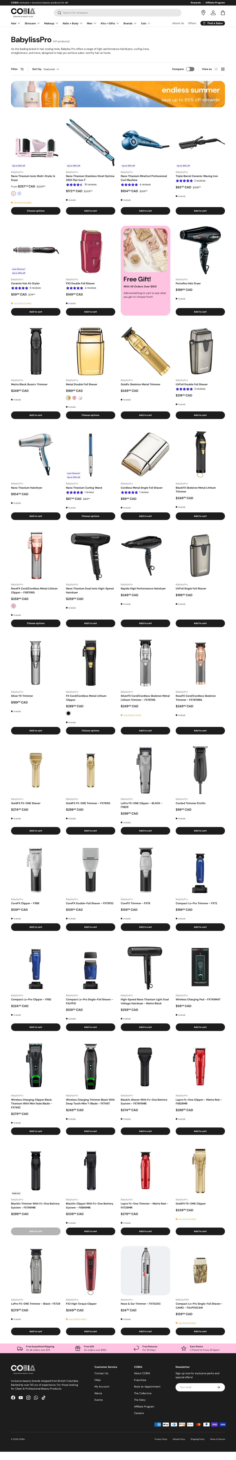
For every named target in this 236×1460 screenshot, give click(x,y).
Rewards (196, 2)
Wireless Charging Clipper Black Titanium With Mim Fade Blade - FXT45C (31, 1103)
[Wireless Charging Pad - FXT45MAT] (200, 966)
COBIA (22, 1439)
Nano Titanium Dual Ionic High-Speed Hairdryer (90, 590)
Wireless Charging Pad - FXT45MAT (198, 999)
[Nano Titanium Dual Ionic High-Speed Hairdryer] (90, 555)
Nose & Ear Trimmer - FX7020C (141, 1303)
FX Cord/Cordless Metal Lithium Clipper (86, 698)
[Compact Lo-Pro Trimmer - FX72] (200, 870)
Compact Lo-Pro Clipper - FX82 (31, 999)
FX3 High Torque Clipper (81, 1303)
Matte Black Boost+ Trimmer (29, 384)
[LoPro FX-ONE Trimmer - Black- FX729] (35, 1270)
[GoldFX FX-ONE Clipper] (200, 1170)
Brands (128, 23)
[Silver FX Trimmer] (35, 662)
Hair (13, 23)
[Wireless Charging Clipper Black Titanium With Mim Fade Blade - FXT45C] (35, 1066)
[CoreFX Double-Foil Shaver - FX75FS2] (90, 870)
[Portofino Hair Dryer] (200, 250)
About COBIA (142, 1373)
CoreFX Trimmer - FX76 (135, 903)
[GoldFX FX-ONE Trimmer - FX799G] (90, 770)
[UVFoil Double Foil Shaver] (200, 351)
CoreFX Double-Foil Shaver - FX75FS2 (90, 903)
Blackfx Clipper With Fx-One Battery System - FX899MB (89, 1205)
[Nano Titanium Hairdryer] (35, 454)
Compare (178, 69)
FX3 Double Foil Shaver (80, 283)
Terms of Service (217, 1439)
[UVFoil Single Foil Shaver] (200, 555)
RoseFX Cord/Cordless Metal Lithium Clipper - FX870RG (34, 590)
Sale (143, 23)
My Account (102, 1386)
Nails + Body (70, 23)
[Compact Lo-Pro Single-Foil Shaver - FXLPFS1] (90, 966)
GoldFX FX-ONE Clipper (191, 1203)
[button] (223, 13)
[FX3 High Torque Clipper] (90, 1270)
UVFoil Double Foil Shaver (192, 384)
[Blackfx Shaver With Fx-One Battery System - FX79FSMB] (145, 1066)
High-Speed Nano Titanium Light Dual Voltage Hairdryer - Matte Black (145, 1001)
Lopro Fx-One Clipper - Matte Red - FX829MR (199, 1101)
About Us (178, 23)
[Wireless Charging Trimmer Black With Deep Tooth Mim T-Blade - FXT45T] (90, 1066)
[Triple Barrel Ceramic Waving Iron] (200, 143)
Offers (192, 23)
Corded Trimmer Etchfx (191, 803)
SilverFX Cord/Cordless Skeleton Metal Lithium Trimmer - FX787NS (145, 698)
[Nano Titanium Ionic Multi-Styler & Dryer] (35, 143)
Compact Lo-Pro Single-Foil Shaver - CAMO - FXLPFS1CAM (199, 1305)
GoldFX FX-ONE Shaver (25, 803)
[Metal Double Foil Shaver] (90, 351)
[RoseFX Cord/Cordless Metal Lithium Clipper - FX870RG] (35, 555)
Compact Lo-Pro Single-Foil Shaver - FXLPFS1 (89, 1001)
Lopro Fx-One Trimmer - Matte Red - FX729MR (144, 1205)
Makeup (49, 23)
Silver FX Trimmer (22, 696)
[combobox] (117, 13)
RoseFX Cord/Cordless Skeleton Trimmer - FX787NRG (196, 698)
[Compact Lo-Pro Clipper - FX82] (35, 966)
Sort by (36, 69)
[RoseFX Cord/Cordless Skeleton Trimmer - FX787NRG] (200, 662)
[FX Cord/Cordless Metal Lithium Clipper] (90, 662)
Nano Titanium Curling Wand (84, 487)
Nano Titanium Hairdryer (26, 487)
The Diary (139, 1400)
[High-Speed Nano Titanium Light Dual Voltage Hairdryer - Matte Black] (145, 966)
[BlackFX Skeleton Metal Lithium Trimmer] (200, 454)
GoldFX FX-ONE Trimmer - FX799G (88, 803)
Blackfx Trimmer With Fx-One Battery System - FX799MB (35, 1205)
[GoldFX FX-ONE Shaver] (35, 770)
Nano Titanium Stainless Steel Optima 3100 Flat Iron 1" (90, 178)
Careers (139, 1413)
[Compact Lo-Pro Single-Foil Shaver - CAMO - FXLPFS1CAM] (200, 1270)
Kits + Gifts (108, 23)
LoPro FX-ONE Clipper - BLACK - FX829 (141, 805)
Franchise (140, 1380)
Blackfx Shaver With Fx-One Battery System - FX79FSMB (144, 1101)
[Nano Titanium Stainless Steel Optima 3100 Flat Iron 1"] (90, 143)
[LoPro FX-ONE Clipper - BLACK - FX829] (145, 770)
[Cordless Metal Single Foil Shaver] (145, 454)
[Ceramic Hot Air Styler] (35, 250)
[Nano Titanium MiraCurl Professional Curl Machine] (145, 143)
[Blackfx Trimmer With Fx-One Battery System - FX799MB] (35, 1170)
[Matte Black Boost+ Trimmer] (35, 351)
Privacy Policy (161, 1439)
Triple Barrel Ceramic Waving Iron (197, 176)
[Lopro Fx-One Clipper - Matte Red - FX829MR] (200, 1066)
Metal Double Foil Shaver (81, 384)
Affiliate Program (215, 2)
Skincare (30, 23)
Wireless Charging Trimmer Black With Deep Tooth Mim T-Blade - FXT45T (90, 1101)
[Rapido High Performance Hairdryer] (145, 555)
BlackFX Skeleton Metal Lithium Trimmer (196, 489)
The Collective (143, 1393)
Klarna (98, 1393)
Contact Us (101, 1373)
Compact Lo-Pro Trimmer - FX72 (196, 903)
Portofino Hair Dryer (188, 283)
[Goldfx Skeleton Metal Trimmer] (145, 351)
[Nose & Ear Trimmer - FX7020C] (145, 1270)
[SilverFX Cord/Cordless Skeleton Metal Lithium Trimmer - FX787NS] (145, 662)
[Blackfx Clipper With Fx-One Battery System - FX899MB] (90, 1170)
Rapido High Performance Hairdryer (143, 588)
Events (99, 1400)
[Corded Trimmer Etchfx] (200, 770)
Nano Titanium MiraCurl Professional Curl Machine (144, 178)
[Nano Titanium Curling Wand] (90, 454)
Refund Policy (179, 1439)
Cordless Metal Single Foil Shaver (142, 487)
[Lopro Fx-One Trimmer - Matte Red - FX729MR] (145, 1170)
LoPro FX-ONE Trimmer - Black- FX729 (35, 1303)
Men (89, 23)
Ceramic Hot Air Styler (25, 283)
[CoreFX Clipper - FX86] (35, 870)
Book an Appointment (147, 1386)
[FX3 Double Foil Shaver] (90, 250)
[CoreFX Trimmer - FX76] (145, 870)
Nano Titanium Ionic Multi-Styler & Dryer (33, 178)
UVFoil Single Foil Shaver (191, 588)
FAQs (98, 1380)
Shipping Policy (198, 1439)
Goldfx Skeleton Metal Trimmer (140, 384)
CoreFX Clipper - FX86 (25, 903)
